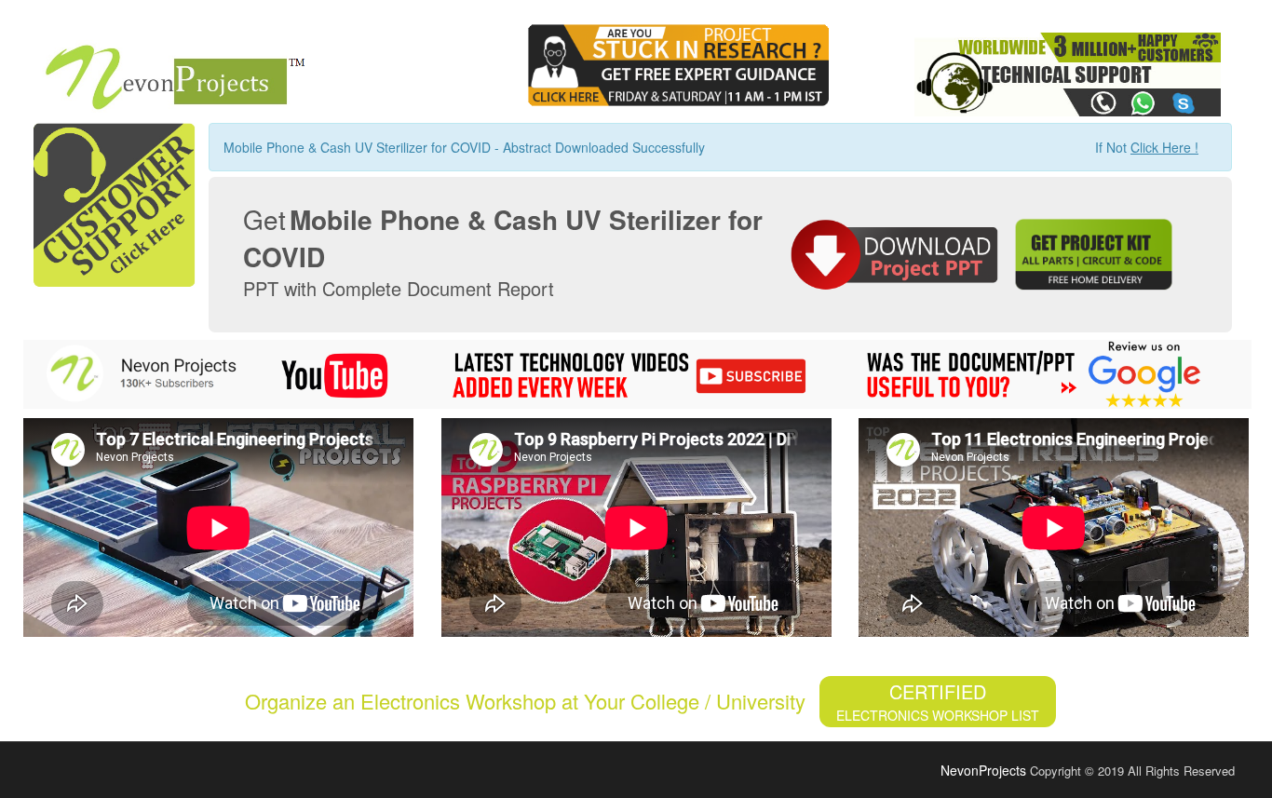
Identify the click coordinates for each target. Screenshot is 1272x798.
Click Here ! (1164, 147)
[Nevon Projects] (166, 70)
